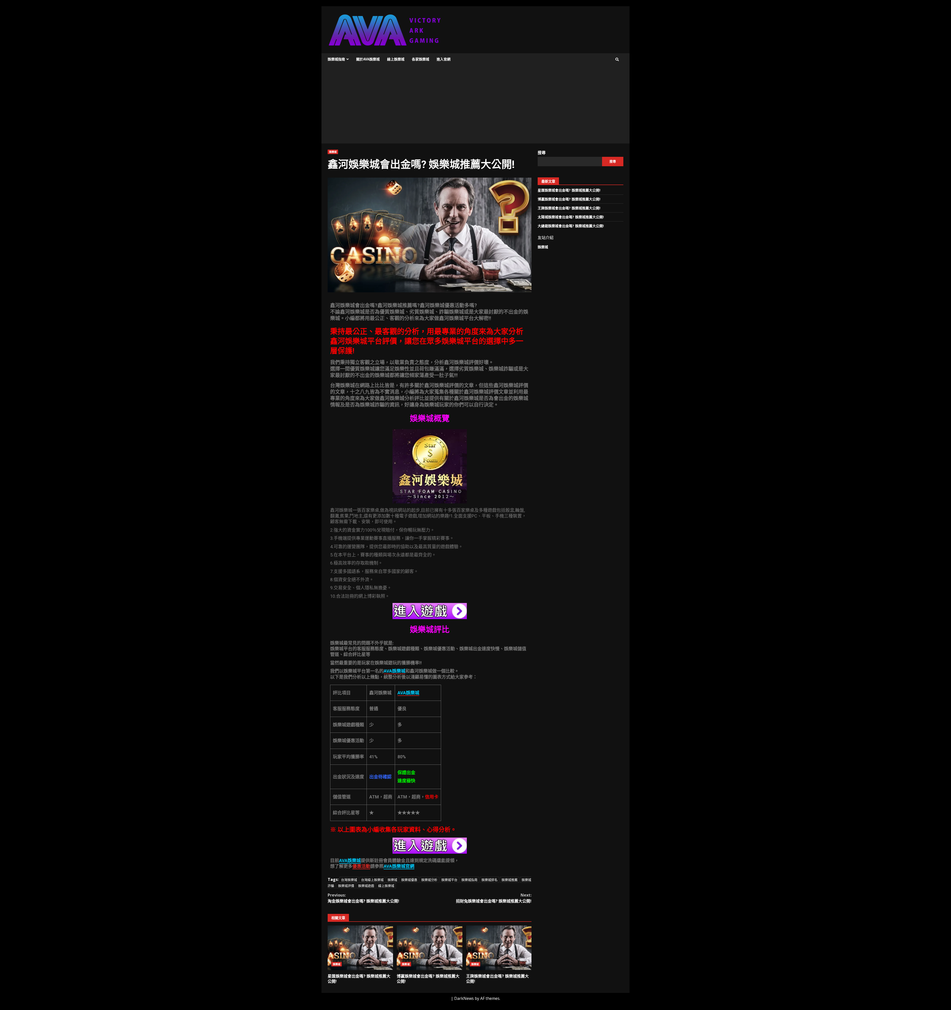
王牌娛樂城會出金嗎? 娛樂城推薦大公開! (498, 948)
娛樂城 (333, 152)
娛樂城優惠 (409, 879)
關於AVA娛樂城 (368, 59)
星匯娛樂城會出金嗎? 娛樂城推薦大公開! (360, 948)
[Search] (617, 59)
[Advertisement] (475, 106)
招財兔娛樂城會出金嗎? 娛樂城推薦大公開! (493, 898)
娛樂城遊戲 (366, 885)
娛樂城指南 (336, 59)
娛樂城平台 (449, 879)
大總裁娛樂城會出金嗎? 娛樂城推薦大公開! (571, 225)
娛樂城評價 (346, 885)
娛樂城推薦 (510, 879)
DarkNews (464, 998)
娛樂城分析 (429, 879)
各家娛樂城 (420, 59)
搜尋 (542, 152)
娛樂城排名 (489, 879)
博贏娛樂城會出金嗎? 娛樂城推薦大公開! (429, 948)
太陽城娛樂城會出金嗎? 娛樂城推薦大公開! (571, 217)
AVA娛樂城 (350, 860)
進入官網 (443, 59)
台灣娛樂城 (349, 879)
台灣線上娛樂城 (372, 879)
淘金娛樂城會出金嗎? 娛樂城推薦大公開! (363, 898)
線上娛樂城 (395, 59)
